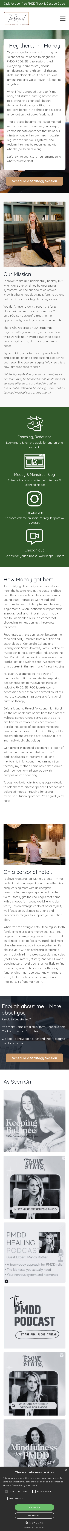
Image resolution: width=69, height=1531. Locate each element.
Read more (31, 1485)
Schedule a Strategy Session (34, 181)
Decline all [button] (34, 1515)
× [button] (66, 1470)
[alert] (34, 1499)
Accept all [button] (34, 1507)
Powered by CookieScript (34, 1527)
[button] (19, 1491)
